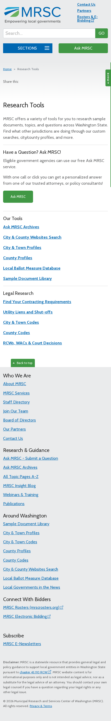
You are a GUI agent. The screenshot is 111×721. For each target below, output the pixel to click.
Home (7, 69)
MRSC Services (16, 393)
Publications (14, 503)
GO (102, 33)
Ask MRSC (83, 48)
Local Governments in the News (31, 587)
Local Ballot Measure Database (31, 578)
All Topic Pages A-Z (20, 476)
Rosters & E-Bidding (87, 18)
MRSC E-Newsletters (22, 643)
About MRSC (14, 383)
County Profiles (17, 550)
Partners (84, 10)
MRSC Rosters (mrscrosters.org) (31, 607)
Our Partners (14, 429)
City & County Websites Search (30, 569)
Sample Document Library (26, 523)
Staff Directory (16, 402)
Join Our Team (15, 411)
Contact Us (86, 4)
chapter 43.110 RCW (33, 672)
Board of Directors (19, 420)
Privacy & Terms (41, 706)
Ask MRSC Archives (20, 467)
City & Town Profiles (21, 532)
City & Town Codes (20, 541)
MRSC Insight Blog (19, 485)
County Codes (15, 560)
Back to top (23, 363)
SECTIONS (28, 48)
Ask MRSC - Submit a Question (30, 458)
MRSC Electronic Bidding (25, 616)
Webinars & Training (20, 494)
